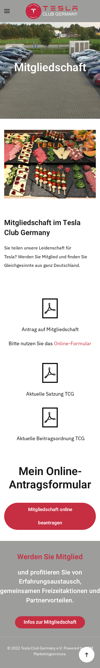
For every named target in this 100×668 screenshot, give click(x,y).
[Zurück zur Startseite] (50, 11)
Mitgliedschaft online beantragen (50, 516)
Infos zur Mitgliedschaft (50, 622)
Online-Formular (72, 343)
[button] (7, 11)
